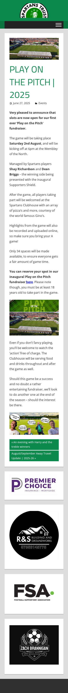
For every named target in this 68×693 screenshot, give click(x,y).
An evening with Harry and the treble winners (32, 444)
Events (43, 103)
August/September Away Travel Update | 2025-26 (31, 455)
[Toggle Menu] (59, 25)
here (29, 282)
